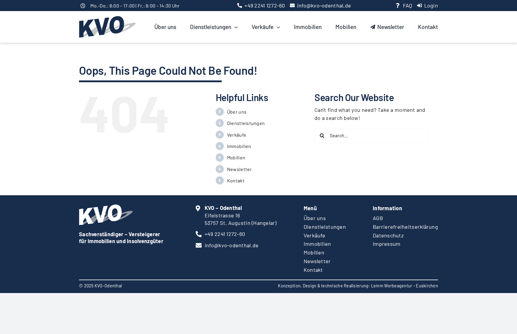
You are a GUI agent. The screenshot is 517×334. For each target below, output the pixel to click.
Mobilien (236, 157)
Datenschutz (388, 235)
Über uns (237, 112)
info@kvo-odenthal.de (324, 5)
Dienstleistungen (246, 123)
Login (431, 5)
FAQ (407, 5)
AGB (378, 218)
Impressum (386, 243)
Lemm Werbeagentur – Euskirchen (404, 285)
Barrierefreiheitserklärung (405, 226)
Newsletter (239, 169)
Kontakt (235, 180)
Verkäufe (236, 135)
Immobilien (239, 146)
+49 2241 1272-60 (264, 5)
